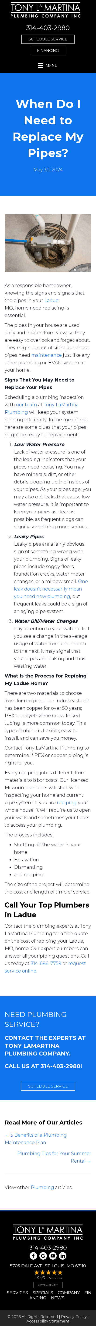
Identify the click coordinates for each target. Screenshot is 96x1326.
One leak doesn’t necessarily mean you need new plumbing (51, 589)
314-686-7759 (46, 963)
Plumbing (42, 1187)
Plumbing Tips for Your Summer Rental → (54, 1157)
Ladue (51, 300)
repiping (67, 802)
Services (17, 1292)
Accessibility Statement (48, 1321)
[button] (48, 39)
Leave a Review (48, 1285)
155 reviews (55, 1278)
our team (26, 404)
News (57, 1298)
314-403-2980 (60, 1066)
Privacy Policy (74, 1317)
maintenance (46, 355)
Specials (43, 1292)
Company (69, 1292)
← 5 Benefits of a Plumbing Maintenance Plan (36, 1138)
